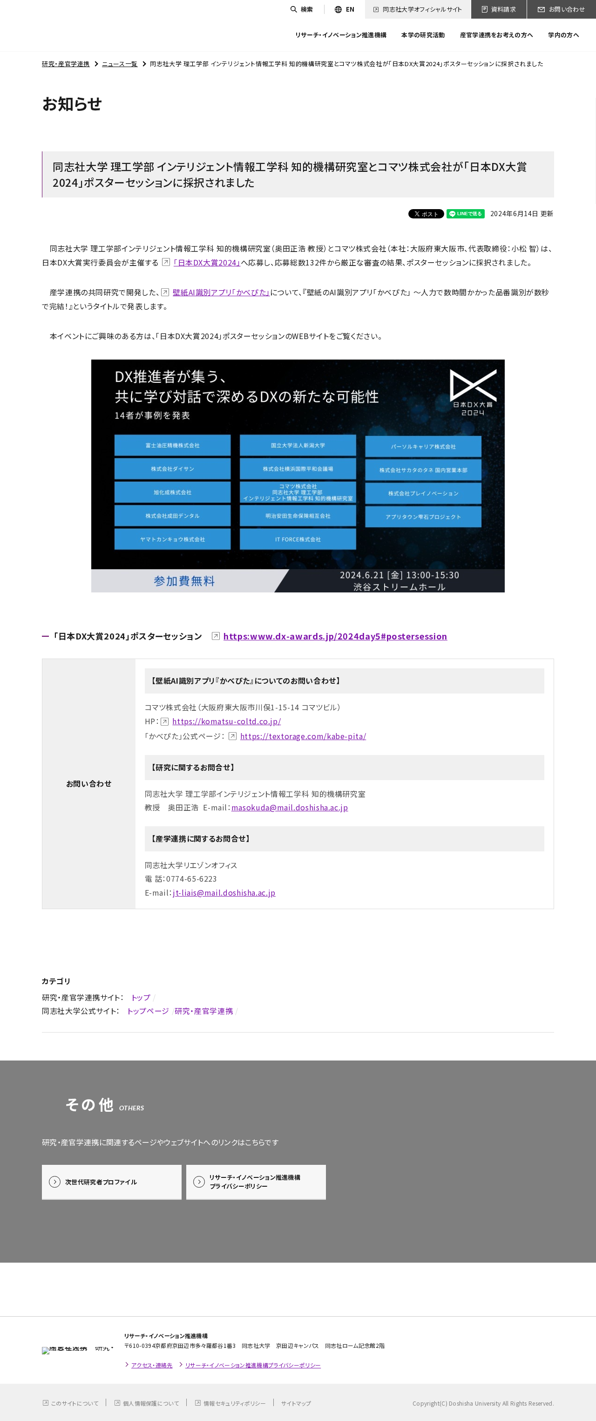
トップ (141, 997)
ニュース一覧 (120, 63)
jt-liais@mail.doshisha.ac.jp (224, 892)
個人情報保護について (151, 1403)
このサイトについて (74, 1403)
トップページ (148, 1010)
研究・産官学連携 (66, 63)
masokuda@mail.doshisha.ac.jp (289, 807)
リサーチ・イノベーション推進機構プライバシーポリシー (253, 1365)
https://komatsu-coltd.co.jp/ (226, 721)
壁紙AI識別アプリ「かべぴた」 (221, 292)
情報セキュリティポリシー (234, 1403)
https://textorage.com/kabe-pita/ (303, 735)
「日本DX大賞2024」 (207, 262)
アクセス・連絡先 (152, 1365)
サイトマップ (296, 1403)
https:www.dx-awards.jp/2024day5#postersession (335, 636)
